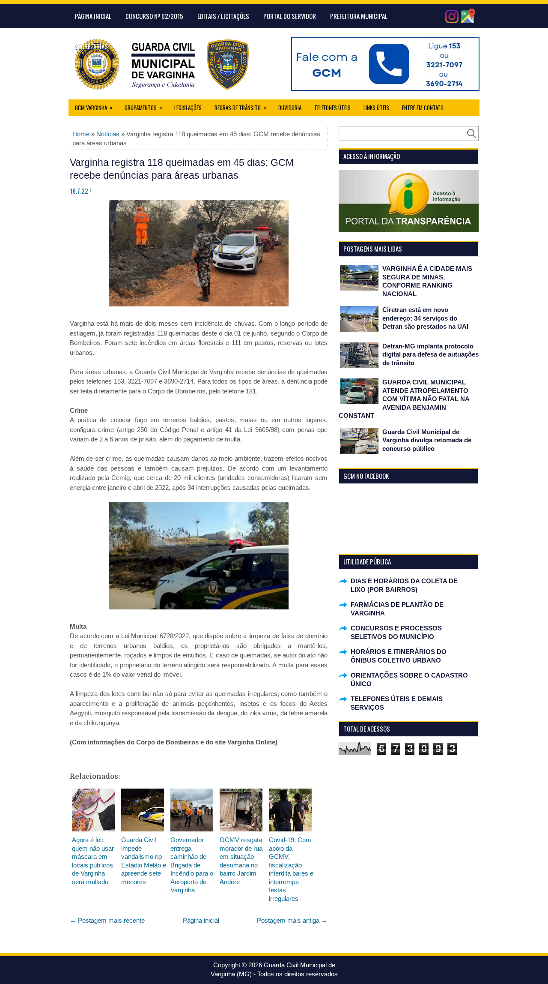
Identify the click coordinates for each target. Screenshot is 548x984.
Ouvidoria (289, 107)
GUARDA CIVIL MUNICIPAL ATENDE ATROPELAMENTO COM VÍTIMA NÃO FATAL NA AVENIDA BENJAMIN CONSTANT (404, 398)
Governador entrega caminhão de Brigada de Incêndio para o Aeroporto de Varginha (191, 865)
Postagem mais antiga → (292, 920)
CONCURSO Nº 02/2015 (154, 16)
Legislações (188, 107)
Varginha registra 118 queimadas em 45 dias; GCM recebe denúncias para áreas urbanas (182, 169)
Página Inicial (93, 16)
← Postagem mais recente (107, 920)
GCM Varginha (94, 107)
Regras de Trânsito (240, 107)
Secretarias (91, 46)
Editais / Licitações (223, 16)
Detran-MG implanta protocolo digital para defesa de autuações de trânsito (430, 354)
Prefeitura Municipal (358, 16)
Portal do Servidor (289, 16)
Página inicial (201, 920)
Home (80, 134)
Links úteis (376, 107)
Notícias (107, 134)
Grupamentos (143, 107)
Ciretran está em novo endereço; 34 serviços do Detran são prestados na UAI (425, 318)
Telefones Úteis (332, 107)
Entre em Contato (423, 107)
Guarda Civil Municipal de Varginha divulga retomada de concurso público (426, 440)
